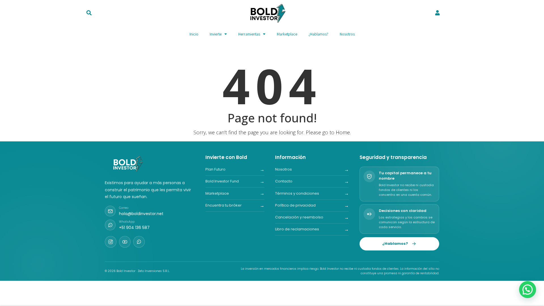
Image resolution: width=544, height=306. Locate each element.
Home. (343, 132)
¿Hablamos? (318, 34)
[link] (437, 13)
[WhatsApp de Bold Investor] (139, 242)
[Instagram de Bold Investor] (110, 242)
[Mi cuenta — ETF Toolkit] (437, 12)
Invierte (216, 34)
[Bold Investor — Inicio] (128, 164)
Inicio (194, 34)
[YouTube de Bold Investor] (125, 242)
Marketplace (287, 34)
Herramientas (249, 34)
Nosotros (347, 34)
